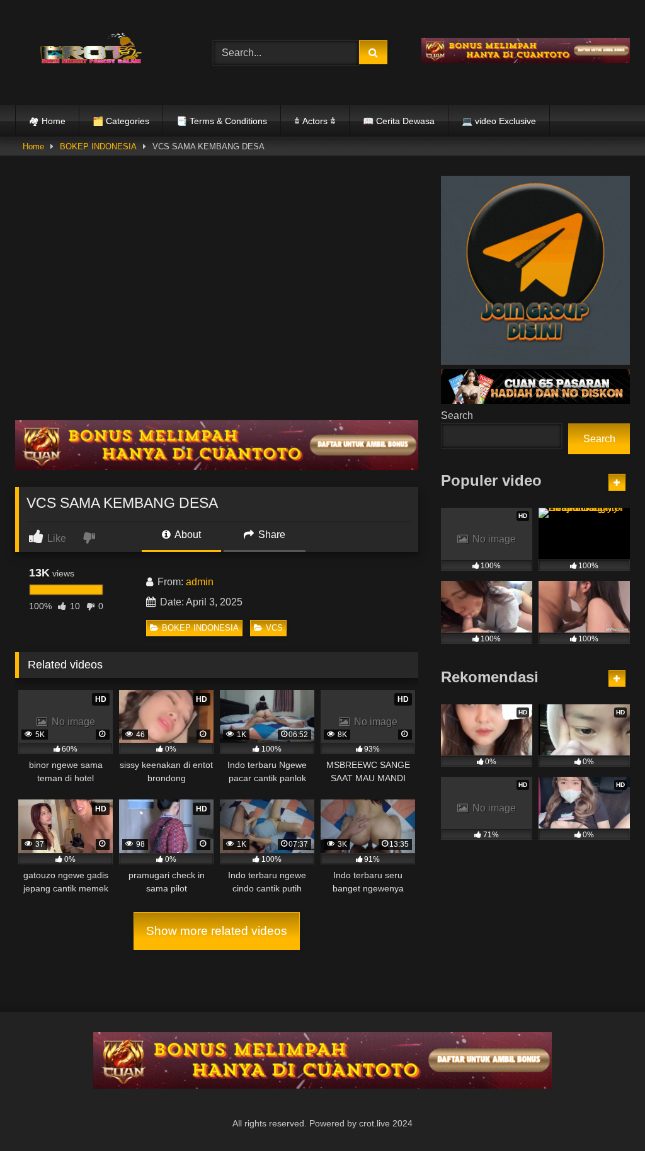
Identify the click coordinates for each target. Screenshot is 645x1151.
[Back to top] (606, 1113)
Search (457, 415)
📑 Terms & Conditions (221, 121)
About (187, 534)
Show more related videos (216, 930)
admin (200, 581)
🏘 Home (47, 121)
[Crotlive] (99, 50)
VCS (274, 628)
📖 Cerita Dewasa (399, 121)
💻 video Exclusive (499, 121)
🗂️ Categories (121, 121)
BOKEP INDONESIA (98, 146)
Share (270, 534)
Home (33, 146)
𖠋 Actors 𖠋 (315, 121)
